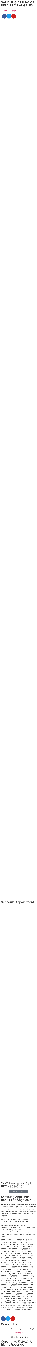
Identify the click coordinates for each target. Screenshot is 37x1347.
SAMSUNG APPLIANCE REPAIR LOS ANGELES (17, 4)
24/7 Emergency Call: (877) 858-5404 (16, 1185)
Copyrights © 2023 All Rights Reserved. (17, 1343)
